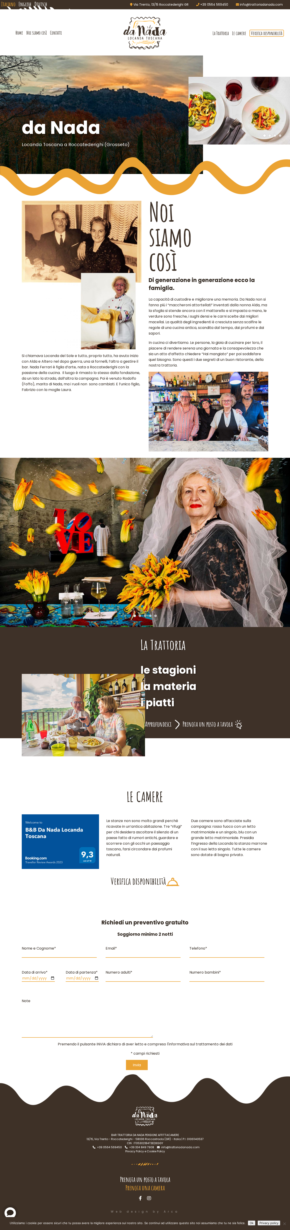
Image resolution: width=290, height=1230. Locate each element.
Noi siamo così (36, 33)
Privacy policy (268, 1223)
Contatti (56, 33)
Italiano (8, 4)
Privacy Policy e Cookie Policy (145, 1151)
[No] (284, 1223)
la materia (168, 686)
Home (19, 33)
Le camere (239, 33)
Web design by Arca (145, 1211)
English (25, 4)
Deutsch (40, 4)
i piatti (157, 702)
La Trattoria (221, 33)
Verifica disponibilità (266, 33)
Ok (252, 1223)
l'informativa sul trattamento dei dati (199, 1044)
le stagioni (168, 670)
